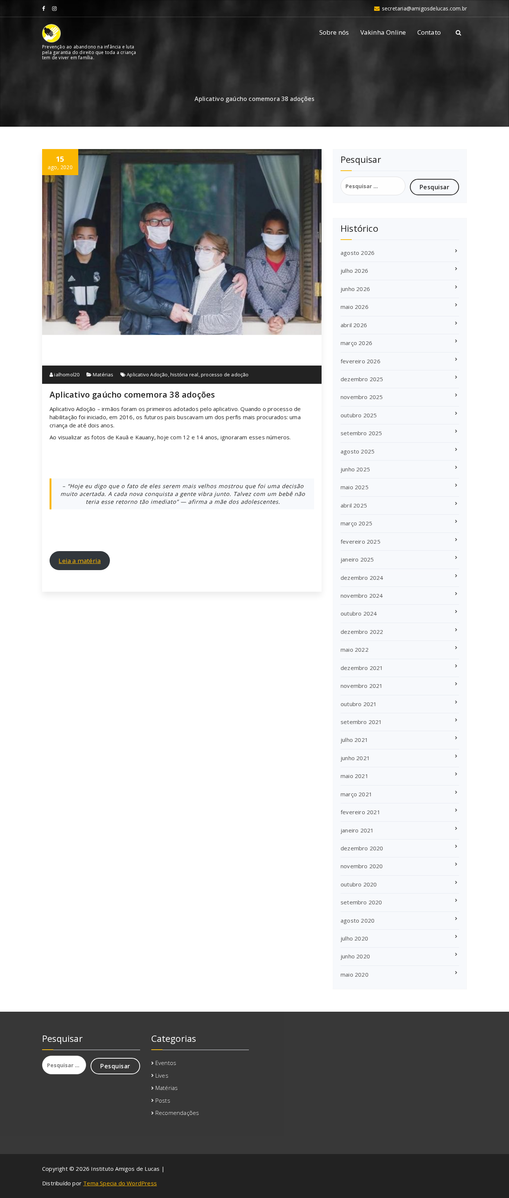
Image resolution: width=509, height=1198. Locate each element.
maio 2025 (355, 487)
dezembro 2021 (362, 667)
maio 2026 (355, 306)
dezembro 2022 (362, 631)
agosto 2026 (357, 252)
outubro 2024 (359, 613)
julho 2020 (354, 938)
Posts (162, 1100)
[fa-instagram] (54, 8)
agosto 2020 (357, 920)
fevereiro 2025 (360, 541)
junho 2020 (355, 956)
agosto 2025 (357, 451)
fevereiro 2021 (360, 812)
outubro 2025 (359, 415)
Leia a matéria (80, 560)
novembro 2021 (362, 685)
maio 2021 (355, 776)
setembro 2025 (361, 433)
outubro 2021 (359, 704)
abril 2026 (354, 325)
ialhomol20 (66, 374)
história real (184, 374)
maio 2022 (355, 649)
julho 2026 (354, 270)
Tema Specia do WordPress (120, 1183)
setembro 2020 (361, 902)
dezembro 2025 (362, 379)
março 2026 (356, 343)
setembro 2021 (361, 722)
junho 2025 (355, 469)
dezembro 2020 (362, 848)
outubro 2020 (359, 884)
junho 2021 (355, 758)
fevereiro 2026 (360, 361)
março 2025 (356, 523)
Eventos (165, 1062)
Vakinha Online (383, 32)
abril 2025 (354, 505)
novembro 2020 (362, 866)
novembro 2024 (362, 595)
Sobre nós (334, 32)
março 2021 (356, 794)
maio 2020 (355, 974)
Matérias (103, 374)
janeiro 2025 (357, 559)
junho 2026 (355, 289)
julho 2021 (354, 739)
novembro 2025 (362, 397)
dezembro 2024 (362, 577)
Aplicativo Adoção (147, 374)
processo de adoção (225, 374)
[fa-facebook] (43, 8)
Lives (161, 1075)
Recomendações (177, 1112)
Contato (429, 32)
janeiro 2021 (357, 830)
